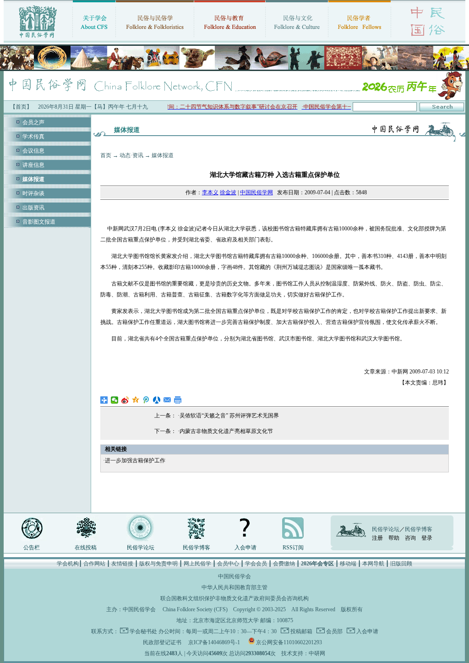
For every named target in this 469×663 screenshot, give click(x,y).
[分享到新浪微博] (125, 400)
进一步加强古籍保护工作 (135, 460)
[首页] (38, 39)
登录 (426, 538)
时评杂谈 (33, 193)
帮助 (393, 538)
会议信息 (33, 151)
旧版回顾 (401, 563)
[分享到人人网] (157, 400)
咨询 (410, 538)
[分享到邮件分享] (167, 400)
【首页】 (21, 107)
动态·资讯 (131, 155)
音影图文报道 (38, 222)
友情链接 (122, 563)
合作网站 (94, 563)
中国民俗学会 (139, 609)
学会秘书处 (143, 631)
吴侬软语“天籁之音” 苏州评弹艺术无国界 (229, 415)
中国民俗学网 (256, 192)
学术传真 (33, 136)
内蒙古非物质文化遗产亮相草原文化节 (226, 431)
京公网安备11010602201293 (289, 642)
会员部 (334, 631)
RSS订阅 (293, 547)
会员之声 (33, 122)
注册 (377, 538)
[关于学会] (94, 39)
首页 (105, 155)
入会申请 (245, 547)
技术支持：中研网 (303, 653)
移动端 (348, 563)
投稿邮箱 (300, 631)
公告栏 (31, 547)
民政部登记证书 (162, 642)
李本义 (210, 192)
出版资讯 (33, 207)
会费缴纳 (284, 563)
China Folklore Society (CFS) (195, 609)
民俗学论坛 (140, 547)
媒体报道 (163, 155)
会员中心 (228, 563)
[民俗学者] (359, 39)
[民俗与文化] (297, 39)
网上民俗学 (197, 563)
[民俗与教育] (229, 39)
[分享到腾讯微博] (146, 400)
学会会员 (256, 563)
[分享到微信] (115, 400)
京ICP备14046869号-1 (214, 642)
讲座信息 (33, 165)
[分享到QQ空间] (136, 400)
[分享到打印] (178, 400)
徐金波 (228, 192)
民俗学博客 (196, 547)
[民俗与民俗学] (155, 39)
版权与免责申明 (158, 563)
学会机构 (68, 563)
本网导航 (373, 563)
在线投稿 (86, 547)
